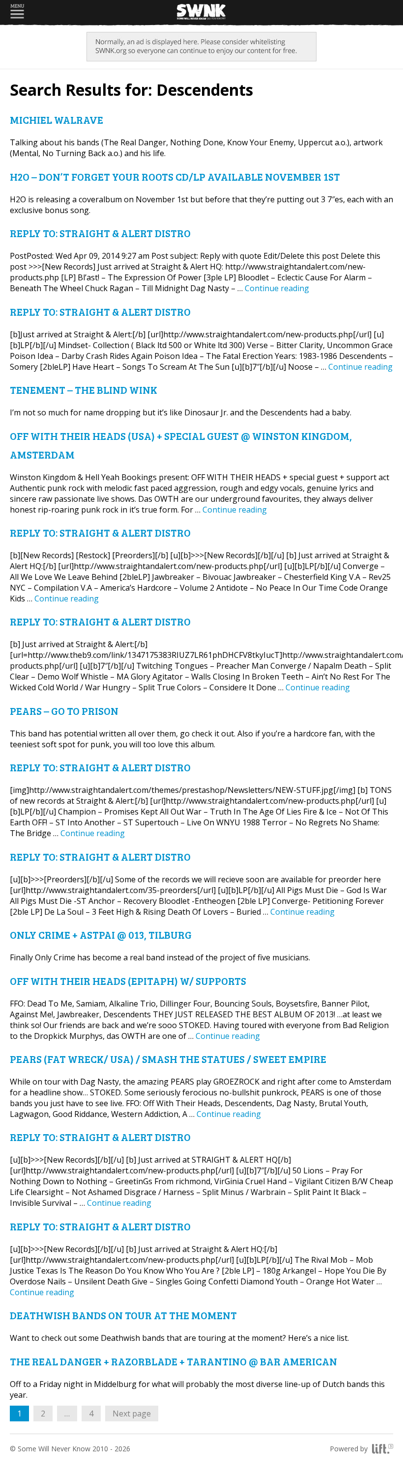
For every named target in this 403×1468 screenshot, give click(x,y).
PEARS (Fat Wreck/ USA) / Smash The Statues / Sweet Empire (168, 1059)
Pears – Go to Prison (64, 711)
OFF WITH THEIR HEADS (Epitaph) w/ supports (128, 981)
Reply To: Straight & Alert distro (100, 233)
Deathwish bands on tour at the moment (123, 1315)
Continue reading (277, 288)
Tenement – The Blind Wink (83, 389)
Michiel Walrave (56, 119)
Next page (132, 1413)
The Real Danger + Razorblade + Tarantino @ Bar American (173, 1361)
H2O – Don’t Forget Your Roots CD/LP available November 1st (175, 176)
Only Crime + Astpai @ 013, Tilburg (101, 934)
